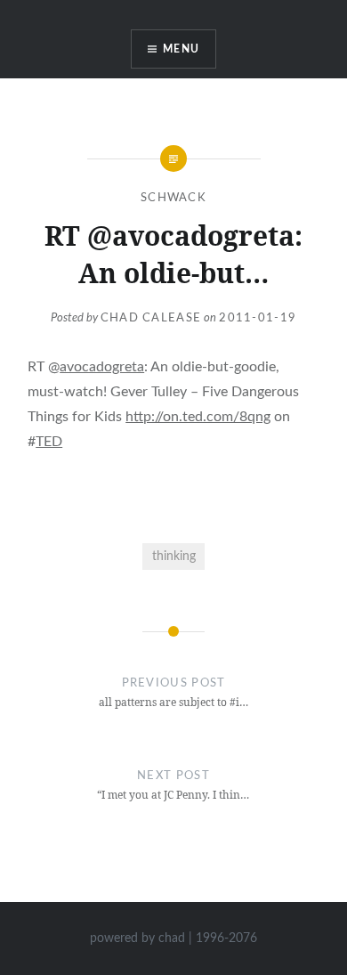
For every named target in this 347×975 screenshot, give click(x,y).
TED (49, 442)
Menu (181, 49)
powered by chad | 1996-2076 (173, 938)
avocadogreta (102, 367)
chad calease (151, 318)
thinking (174, 556)
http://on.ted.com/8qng (197, 417)
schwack (173, 198)
